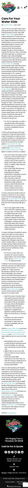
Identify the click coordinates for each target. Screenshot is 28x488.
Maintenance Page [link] (11, 404)
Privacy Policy (22, 484)
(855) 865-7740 (17, 459)
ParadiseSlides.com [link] (7, 395)
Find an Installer (10, 482)
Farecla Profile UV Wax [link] (15, 199)
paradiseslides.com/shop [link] (9, 391)
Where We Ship (21, 482)
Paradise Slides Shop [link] (7, 64)
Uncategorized (11, 413)
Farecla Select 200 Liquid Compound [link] (12, 330)
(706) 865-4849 (16, 461)
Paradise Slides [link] (9, 34)
